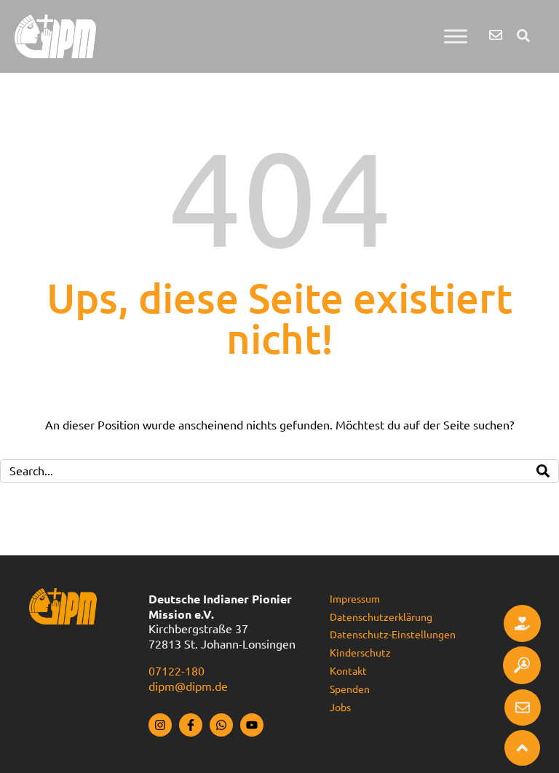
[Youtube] (251, 725)
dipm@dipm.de (188, 686)
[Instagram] (160, 725)
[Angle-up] (522, 748)
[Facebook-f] (190, 725)
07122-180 (176, 671)
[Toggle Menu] (455, 36)
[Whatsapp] (221, 725)
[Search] (543, 471)
